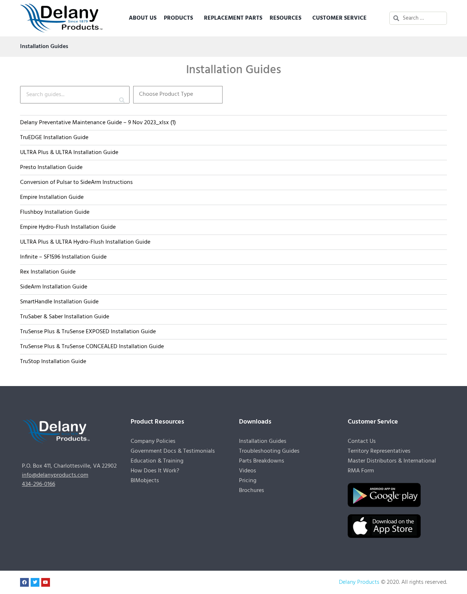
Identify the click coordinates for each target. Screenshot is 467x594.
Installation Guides (262, 441)
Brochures (251, 490)
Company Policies (153, 441)
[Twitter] (35, 582)
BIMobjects (145, 480)
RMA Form (361, 471)
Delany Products (359, 582)
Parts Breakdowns (261, 461)
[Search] (123, 94)
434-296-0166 (38, 484)
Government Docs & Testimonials (173, 451)
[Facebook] (24, 582)
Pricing (247, 480)
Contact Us (362, 441)
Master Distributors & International (392, 461)
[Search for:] (423, 18)
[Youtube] (45, 582)
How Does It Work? (155, 471)
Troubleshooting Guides (269, 451)
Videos (247, 471)
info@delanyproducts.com (55, 475)
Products (178, 18)
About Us (143, 18)
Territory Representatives (379, 451)
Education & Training (157, 461)
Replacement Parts (233, 18)
